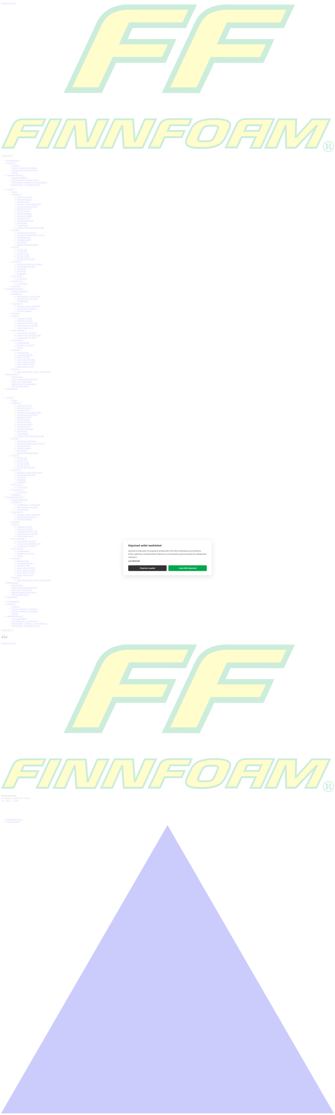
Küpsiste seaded (147, 568)
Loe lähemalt (134, 560)
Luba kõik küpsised (187, 568)
